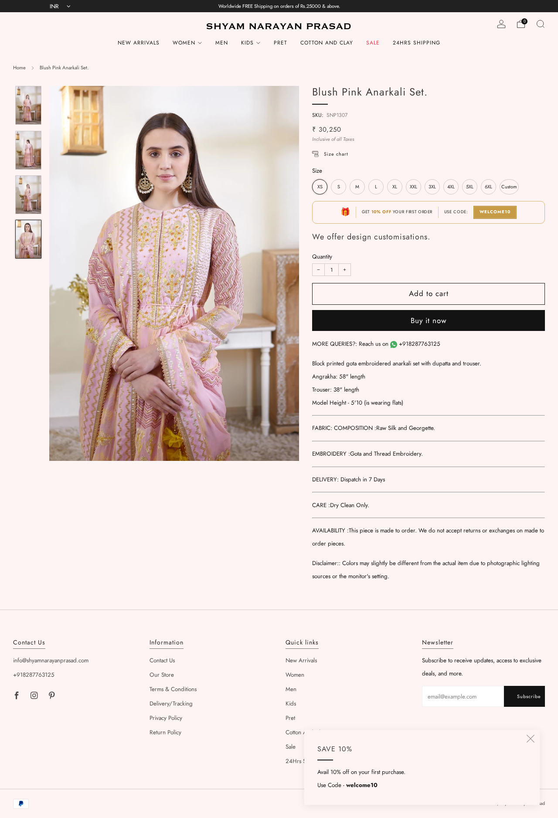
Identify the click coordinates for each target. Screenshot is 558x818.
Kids (247, 43)
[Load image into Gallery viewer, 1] (28, 105)
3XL (432, 187)
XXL (413, 187)
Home (19, 67)
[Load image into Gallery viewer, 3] (28, 194)
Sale (373, 43)
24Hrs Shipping (416, 43)
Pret (280, 43)
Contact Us (162, 660)
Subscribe (529, 696)
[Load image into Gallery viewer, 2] (28, 150)
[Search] (540, 24)
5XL (469, 187)
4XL (451, 187)
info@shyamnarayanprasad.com (50, 660)
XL (394, 187)
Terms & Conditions (173, 689)
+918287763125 (419, 344)
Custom (509, 187)
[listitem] (279, 6)
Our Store (162, 675)
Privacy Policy (166, 718)
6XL (488, 187)
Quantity (322, 256)
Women (184, 43)
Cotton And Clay (326, 43)
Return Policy (165, 732)
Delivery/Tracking (171, 703)
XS (320, 187)
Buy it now (429, 320)
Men (221, 43)
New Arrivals (139, 43)
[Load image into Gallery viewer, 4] (28, 239)
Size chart (336, 154)
